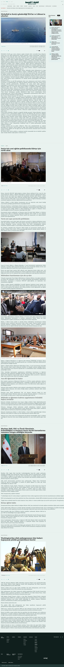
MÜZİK (36, 650)
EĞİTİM (36, 640)
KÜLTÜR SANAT (36, 642)
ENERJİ (24, 639)
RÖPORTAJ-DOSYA (48, 6)
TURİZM (24, 644)
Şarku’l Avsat (5, 185)
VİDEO (19, 659)
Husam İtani (3, 46)
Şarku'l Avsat (5, 465)
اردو (9, 1)
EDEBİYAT (36, 647)
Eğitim (7, 145)
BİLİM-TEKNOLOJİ (41, 6)
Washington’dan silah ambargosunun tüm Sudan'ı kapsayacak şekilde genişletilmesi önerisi (22, 539)
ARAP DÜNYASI (9, 6)
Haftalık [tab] (59, 16)
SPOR (37, 6)
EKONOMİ (25, 6)
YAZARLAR (30, 6)
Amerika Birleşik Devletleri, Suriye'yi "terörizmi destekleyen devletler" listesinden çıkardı (55, 49)
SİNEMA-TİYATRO (36, 644)
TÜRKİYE (21, 6)
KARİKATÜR (19, 657)
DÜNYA (14, 6)
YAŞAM (34, 6)
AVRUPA (8, 640)
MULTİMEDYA (54, 6)
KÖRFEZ (18, 6)
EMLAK (24, 643)
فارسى (11, 1)
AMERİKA (8, 639)
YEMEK (36, 651)
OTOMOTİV (25, 640)
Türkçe (7, 1)
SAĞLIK (36, 639)
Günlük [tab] (59, 15)
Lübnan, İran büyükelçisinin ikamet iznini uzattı (55, 43)
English (4, 1)
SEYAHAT (36, 648)
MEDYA (36, 646)
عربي (1, 1)
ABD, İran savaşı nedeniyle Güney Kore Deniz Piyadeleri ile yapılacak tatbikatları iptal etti (21, 8)
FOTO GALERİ (20, 656)
